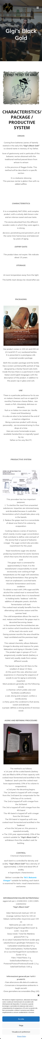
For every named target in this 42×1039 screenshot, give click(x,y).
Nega (21, 1025)
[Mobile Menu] (38, 8)
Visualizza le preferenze (21, 1032)
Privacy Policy (21, 1036)
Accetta (21, 1019)
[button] (38, 995)
